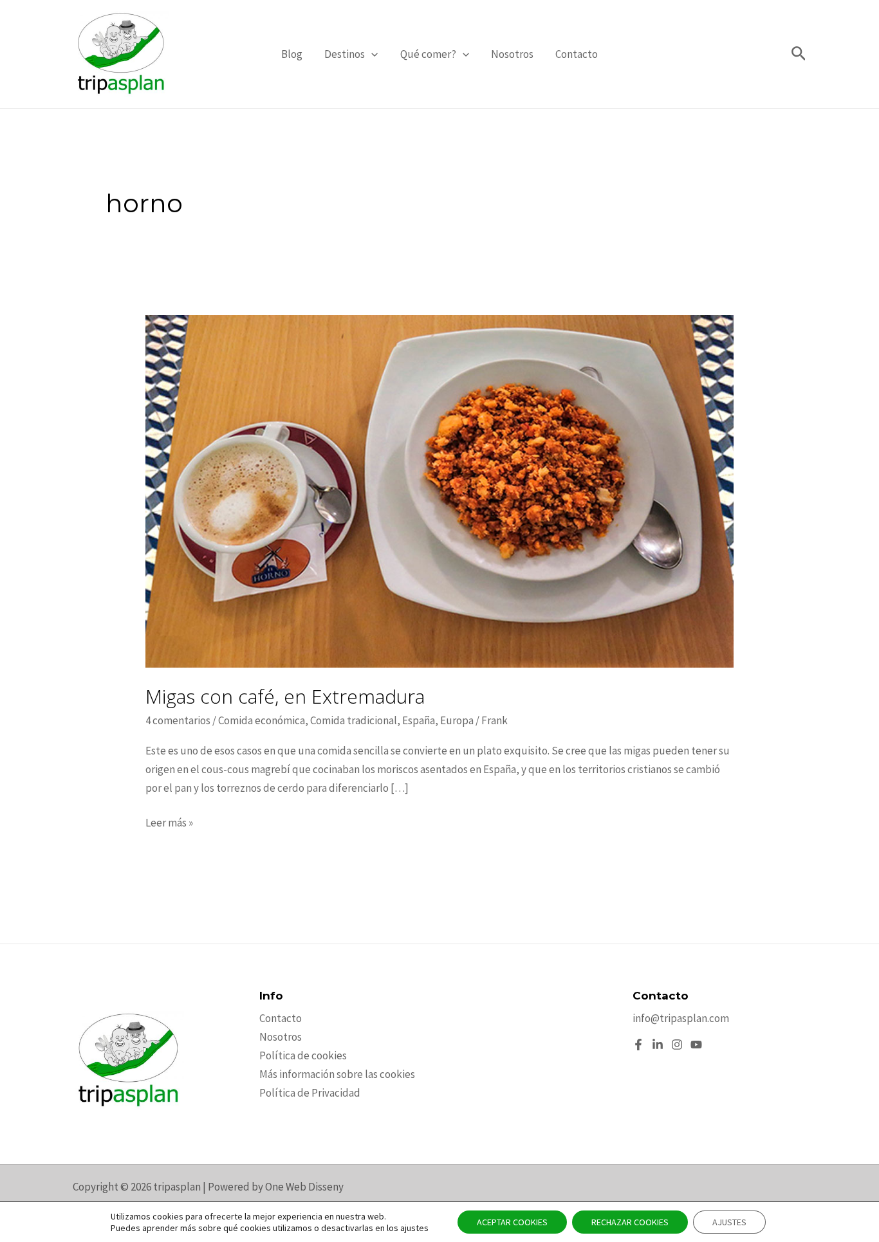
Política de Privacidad (309, 1093)
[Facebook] (638, 1044)
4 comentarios (177, 720)
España (418, 720)
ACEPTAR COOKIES (512, 1222)
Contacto (576, 54)
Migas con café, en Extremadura (285, 696)
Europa (457, 720)
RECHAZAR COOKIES (630, 1222)
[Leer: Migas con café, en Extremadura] (439, 490)
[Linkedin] (657, 1044)
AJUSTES (729, 1222)
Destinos (344, 54)
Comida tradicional (353, 720)
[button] (371, 54)
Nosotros (512, 54)
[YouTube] (696, 1044)
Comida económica (261, 720)
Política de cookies (303, 1055)
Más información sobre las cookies (337, 1074)
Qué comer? (428, 54)
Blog (291, 54)
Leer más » (169, 823)
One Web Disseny (304, 1187)
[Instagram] (677, 1044)
